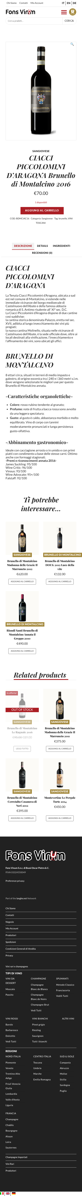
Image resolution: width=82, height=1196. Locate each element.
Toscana (37, 1062)
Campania (65, 1062)
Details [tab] (42, 245)
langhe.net (22, 898)
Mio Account (36, 3)
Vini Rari (10, 1164)
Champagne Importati (16, 1157)
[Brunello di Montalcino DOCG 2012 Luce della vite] (59, 538)
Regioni (11, 1051)
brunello (63, 218)
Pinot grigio (38, 1024)
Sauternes (11, 1147)
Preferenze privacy (15, 881)
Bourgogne (12, 1131)
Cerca (69, 20)
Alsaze (9, 1136)
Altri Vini (68, 1018)
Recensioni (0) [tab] (42, 252)
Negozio (10, 922)
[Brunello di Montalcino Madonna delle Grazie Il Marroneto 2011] (59, 705)
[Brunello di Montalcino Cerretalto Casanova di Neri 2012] (22, 775)
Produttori (11, 935)
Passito (9, 995)
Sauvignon (37, 1036)
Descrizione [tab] (23, 245)
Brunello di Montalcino (62, 554)
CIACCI (18, 267)
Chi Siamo (12, 3)
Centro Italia (42, 1056)
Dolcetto (10, 1036)
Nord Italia (13, 1056)
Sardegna (65, 1085)
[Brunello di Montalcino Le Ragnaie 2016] (22, 705)
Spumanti (62, 978)
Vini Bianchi (40, 1018)
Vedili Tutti (62, 996)
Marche (37, 1074)
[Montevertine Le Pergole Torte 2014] (59, 775)
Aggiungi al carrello (42, 210)
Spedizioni (11, 942)
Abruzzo (64, 1068)
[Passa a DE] (14, 1193)
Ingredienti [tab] (61, 245)
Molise (63, 1074)
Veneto (9, 1068)
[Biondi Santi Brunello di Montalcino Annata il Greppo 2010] (22, 607)
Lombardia (11, 1094)
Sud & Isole (67, 1056)
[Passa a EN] (8, 1193)
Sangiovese (47, 218)
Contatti (23, 3)
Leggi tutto (22, 749)
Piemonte (11, 1062)
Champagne (38, 978)
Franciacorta (63, 990)
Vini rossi (12, 1018)
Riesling (36, 1030)
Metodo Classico (65, 985)
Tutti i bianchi (39, 1041)
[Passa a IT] (2, 1193)
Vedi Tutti (36, 1010)
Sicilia (63, 1079)
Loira (8, 1142)
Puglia (63, 1091)
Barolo (9, 1024)
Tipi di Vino (14, 973)
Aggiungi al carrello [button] (22, 581)
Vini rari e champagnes (17, 966)
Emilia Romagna (42, 1079)
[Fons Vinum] (20, 13)
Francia (11, 1113)
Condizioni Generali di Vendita (21, 949)
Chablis (10, 1125)
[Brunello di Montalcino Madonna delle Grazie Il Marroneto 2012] (22, 538)
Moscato (10, 989)
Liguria (9, 1105)
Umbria (37, 1068)
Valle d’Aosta (13, 1099)
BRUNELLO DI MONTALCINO (29, 360)
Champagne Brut (40, 1005)
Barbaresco (12, 1030)
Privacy (9, 955)
